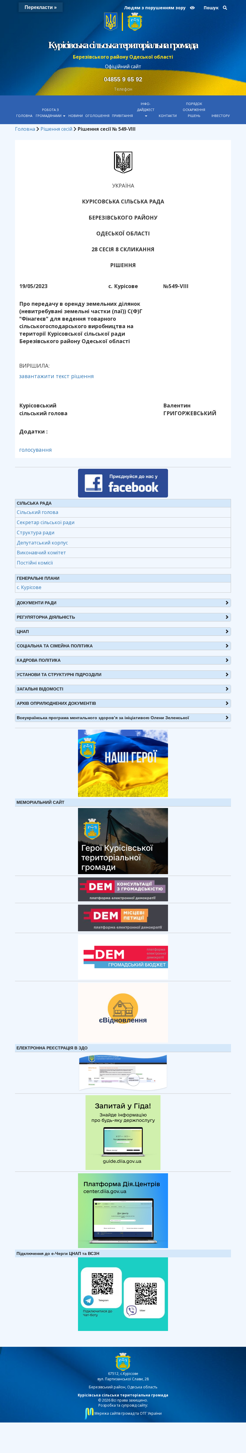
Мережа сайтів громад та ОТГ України (128, 1413)
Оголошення (97, 115)
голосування (35, 449)
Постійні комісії (35, 562)
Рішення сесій (56, 129)
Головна (24, 115)
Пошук (212, 7)
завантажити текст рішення (56, 376)
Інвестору (221, 115)
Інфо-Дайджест (145, 106)
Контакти (168, 115)
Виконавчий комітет (41, 552)
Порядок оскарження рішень (194, 109)
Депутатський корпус (42, 542)
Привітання (122, 115)
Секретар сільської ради (45, 522)
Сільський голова (37, 512)
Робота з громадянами (49, 112)
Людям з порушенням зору (155, 7)
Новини (75, 115)
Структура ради (35, 532)
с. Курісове (29, 587)
